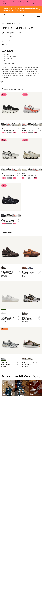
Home (3, 23)
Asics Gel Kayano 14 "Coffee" (26, 318)
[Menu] (39, 15)
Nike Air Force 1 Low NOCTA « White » (8, 318)
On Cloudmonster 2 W (13, 23)
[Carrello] (34, 15)
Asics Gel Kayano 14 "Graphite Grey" (8, 364)
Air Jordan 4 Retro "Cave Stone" (7, 273)
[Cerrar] (39, 9)
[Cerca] (24, 15)
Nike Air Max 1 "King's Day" (28, 273)
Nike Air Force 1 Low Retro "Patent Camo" (29, 364)
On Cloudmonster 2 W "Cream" (29, 175)
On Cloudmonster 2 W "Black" (8, 220)
